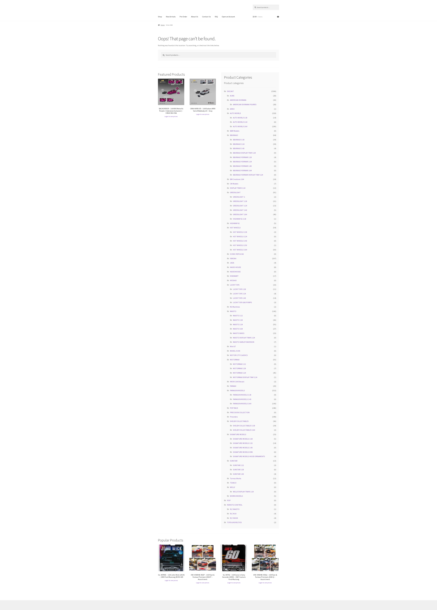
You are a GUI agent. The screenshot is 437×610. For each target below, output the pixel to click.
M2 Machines (235, 307)
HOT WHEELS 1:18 (240, 232)
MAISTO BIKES (238, 333)
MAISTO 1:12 (238, 315)
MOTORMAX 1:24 (239, 373)
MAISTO (233, 311)
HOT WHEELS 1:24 (240, 236)
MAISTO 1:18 (238, 320)
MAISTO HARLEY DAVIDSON (243, 342)
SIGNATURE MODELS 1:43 (243, 447)
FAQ (216, 16)
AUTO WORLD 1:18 (240, 118)
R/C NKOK (234, 518)
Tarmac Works (235, 478)
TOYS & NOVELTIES (234, 522)
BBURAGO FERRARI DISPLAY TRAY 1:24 (248, 175)
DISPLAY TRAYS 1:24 (237, 188)
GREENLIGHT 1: (239, 197)
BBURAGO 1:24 (238, 144)
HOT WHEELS (235, 227)
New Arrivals (171, 16)
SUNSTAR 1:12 (238, 465)
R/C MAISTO (234, 509)
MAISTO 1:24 (238, 324)
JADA (232, 263)
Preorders (234, 417)
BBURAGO (234, 135)
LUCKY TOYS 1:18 (239, 289)
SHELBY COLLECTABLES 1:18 (244, 425)
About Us (194, 16)
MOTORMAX (234, 359)
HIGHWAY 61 (235, 223)
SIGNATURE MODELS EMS (243, 452)
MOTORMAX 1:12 (239, 364)
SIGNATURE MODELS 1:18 (243, 439)
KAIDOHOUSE (235, 272)
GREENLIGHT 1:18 (240, 201)
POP (229, 500)
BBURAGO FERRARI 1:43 (242, 166)
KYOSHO (233, 280)
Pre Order (183, 16)
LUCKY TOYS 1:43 (239, 298)
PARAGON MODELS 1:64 (242, 403)
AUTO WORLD (235, 113)
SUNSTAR (233, 461)
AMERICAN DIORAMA (238, 100)
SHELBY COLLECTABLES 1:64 (244, 430)
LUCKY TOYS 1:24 (239, 293)
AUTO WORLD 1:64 (240, 126)
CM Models (234, 184)
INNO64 (233, 258)
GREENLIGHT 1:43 (240, 210)
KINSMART (234, 276)
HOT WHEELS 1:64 (240, 250)
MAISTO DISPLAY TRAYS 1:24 (244, 338)
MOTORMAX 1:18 (239, 368)
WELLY (232, 487)
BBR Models (234, 131)
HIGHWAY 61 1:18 (239, 219)
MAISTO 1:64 (238, 329)
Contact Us (206, 16)
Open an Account (228, 16)
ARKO (232, 109)
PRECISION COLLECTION (240, 412)
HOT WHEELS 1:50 (240, 245)
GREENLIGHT (235, 192)
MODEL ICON (235, 351)
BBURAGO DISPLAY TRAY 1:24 (244, 153)
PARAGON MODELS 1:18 (242, 395)
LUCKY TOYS (234, 285)
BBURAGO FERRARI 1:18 (242, 157)
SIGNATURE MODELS (238, 434)
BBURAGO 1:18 (238, 140)
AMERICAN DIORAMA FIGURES (244, 104)
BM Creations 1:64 (237, 179)
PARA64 (233, 386)
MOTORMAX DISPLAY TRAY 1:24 (245, 377)
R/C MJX (233, 513)
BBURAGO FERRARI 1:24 (242, 161)
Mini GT (233, 346)
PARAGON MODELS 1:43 (242, 399)
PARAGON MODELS (237, 390)
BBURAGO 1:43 (238, 148)
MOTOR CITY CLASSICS (239, 355)
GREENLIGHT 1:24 (240, 206)
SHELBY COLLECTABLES (239, 421)
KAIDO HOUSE (235, 267)
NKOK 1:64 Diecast (237, 381)
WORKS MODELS (236, 496)
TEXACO (233, 483)
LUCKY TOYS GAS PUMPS (242, 302)
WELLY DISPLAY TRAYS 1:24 (243, 492)
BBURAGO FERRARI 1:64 (242, 170)
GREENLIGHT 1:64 (240, 214)
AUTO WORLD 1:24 (240, 122)
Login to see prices (171, 116)
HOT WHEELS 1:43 (240, 241)
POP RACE (234, 408)
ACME (232, 96)
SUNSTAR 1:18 (238, 469)
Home (163, 25)
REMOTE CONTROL (234, 505)
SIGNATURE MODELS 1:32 (243, 443)
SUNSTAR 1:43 (238, 474)
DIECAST (230, 91)
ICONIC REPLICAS (237, 254)
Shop (160, 16)
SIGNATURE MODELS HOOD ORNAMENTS (249, 456)
